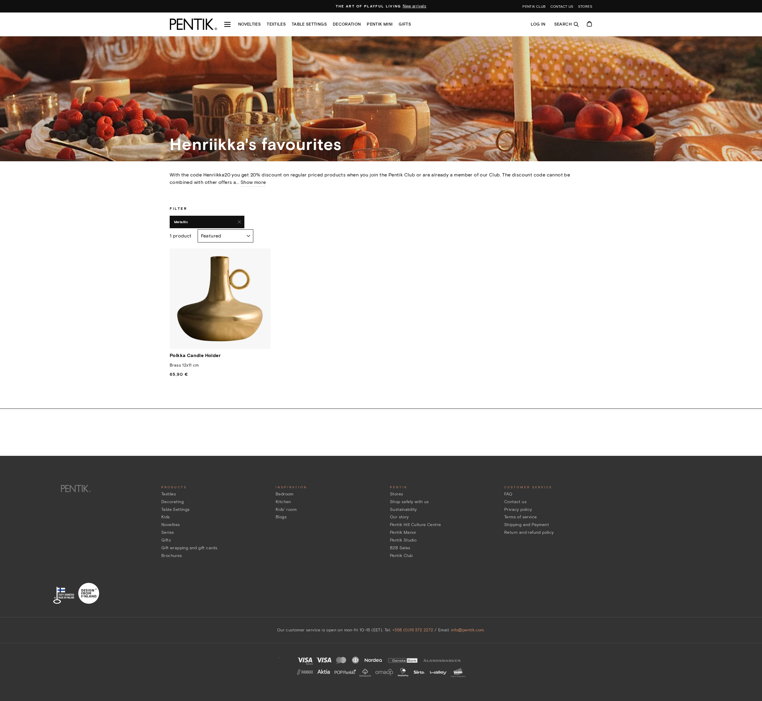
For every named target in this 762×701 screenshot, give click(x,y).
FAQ (508, 494)
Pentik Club (401, 555)
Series (167, 532)
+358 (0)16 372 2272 (412, 630)
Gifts (405, 24)
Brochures (171, 555)
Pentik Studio (403, 540)
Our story (399, 517)
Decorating (172, 501)
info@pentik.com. (468, 630)
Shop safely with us (409, 501)
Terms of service (520, 517)
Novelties (249, 24)
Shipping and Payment (526, 524)
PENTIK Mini (380, 24)
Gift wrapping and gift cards (189, 547)
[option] (381, 6)
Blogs (281, 517)
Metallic (181, 222)
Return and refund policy (529, 532)
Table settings (309, 24)
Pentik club (534, 6)
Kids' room (286, 509)
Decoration (347, 24)
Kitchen (283, 501)
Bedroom (284, 494)
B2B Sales (400, 547)
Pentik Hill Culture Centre (415, 524)
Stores (585, 6)
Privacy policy (518, 509)
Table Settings (175, 509)
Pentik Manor (403, 532)
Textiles (276, 24)
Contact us (562, 6)
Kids (165, 517)
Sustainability (403, 509)
